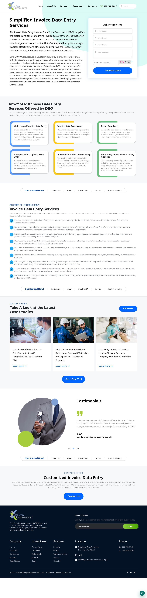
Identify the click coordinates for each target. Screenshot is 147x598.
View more (128, 309)
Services (63, 6)
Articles (13, 557)
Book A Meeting (115, 190)
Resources (77, 6)
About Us (51, 6)
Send (130, 526)
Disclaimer (36, 550)
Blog (33, 561)
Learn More (18, 366)
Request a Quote (113, 70)
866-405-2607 (110, 6)
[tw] (131, 572)
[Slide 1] (69, 448)
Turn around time (60, 554)
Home (40, 6)
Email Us (82, 190)
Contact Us (92, 6)
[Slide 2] (73, 448)
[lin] (134, 572)
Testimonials (36, 554)
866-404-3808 (128, 551)
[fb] (127, 572)
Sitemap (35, 557)
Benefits (56, 561)
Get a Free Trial (73, 379)
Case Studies (15, 561)
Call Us (98, 190)
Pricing (56, 557)
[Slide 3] (78, 448)
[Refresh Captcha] (131, 62)
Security (56, 547)
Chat (69, 190)
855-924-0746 (127, 547)
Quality (56, 550)
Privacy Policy (37, 547)
